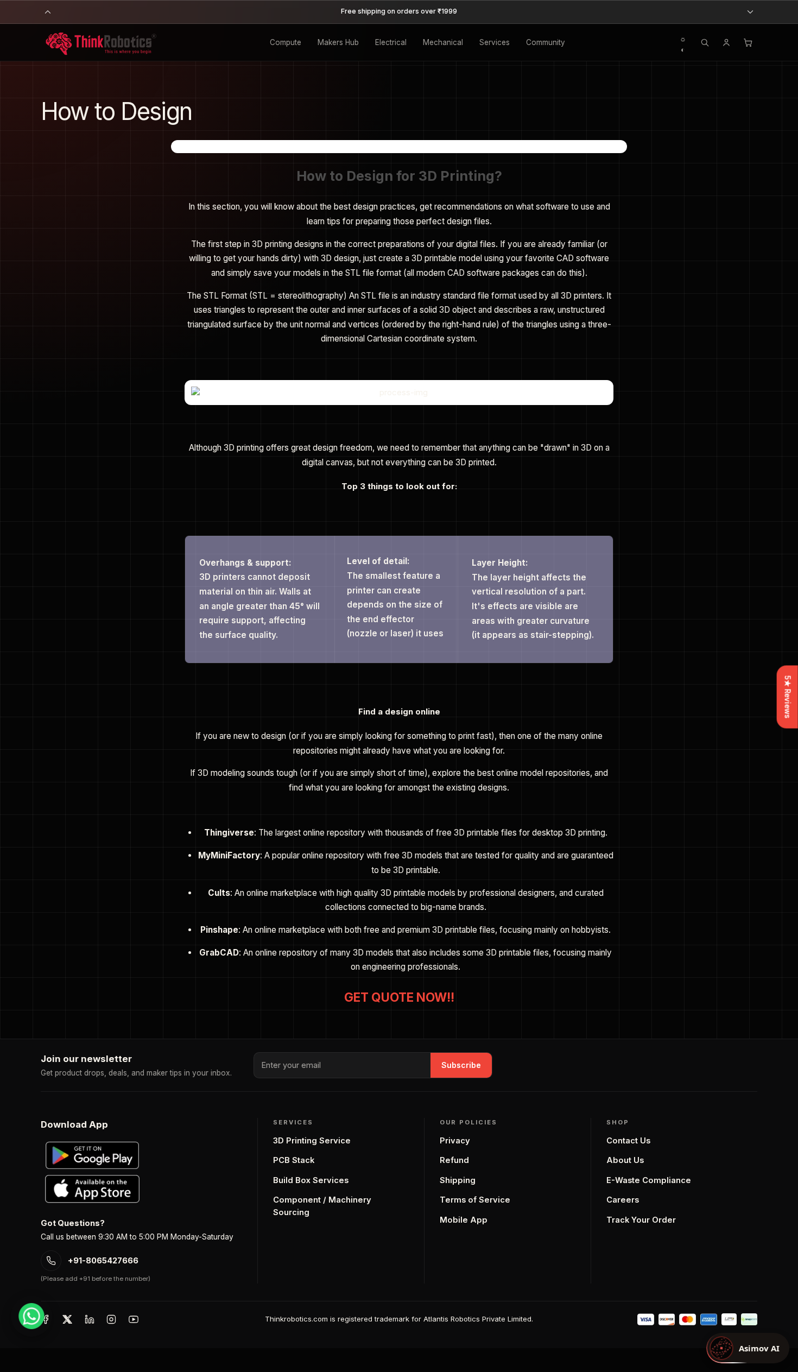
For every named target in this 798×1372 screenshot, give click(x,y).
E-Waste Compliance (648, 1180)
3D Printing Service (312, 1141)
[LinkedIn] (89, 1319)
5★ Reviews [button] (787, 696)
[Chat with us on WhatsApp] (31, 1316)
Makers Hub (338, 42)
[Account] (726, 42)
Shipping (458, 1180)
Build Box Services (311, 1180)
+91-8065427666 (103, 1261)
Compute (285, 42)
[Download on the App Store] (92, 1189)
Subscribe (461, 1065)
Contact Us (628, 1141)
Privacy (455, 1141)
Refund (454, 1160)
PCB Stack (293, 1160)
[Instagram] (111, 1319)
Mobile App (463, 1220)
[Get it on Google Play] (92, 1155)
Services (494, 42)
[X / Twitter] (67, 1319)
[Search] (704, 42)
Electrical (391, 42)
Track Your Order (641, 1220)
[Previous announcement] (48, 12)
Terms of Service (475, 1200)
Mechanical (443, 42)
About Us (625, 1160)
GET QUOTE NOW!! (399, 997)
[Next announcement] (750, 12)
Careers (622, 1200)
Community (545, 42)
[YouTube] (133, 1319)
